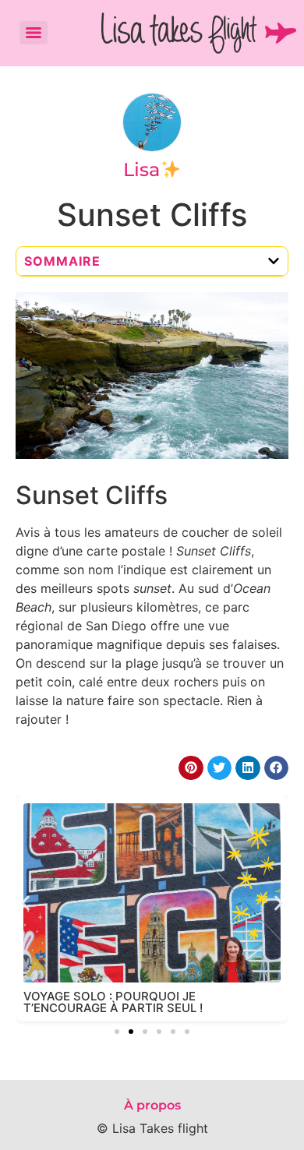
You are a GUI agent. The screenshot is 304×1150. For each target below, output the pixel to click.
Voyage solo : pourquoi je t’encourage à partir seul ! (113, 1002)
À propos (152, 1105)
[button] (273, 261)
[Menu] (33, 32)
